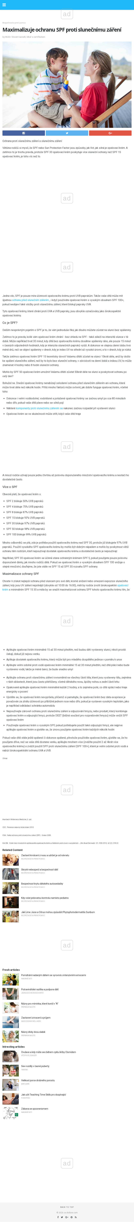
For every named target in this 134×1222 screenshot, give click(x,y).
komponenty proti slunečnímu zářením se (39, 408)
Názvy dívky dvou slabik (33, 1032)
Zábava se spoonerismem (34, 1108)
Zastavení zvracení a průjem (35, 1017)
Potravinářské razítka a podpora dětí (40, 989)
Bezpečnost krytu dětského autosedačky (42, 883)
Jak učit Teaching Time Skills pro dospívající (43, 1094)
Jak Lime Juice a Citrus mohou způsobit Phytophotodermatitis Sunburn (58, 912)
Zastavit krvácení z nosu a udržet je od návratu (45, 855)
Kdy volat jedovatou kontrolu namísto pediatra (44, 898)
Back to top (67, 1207)
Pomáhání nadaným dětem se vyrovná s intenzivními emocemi (53, 975)
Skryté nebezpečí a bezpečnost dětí (39, 869)
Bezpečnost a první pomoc (14, 23)
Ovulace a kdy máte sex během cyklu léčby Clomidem (48, 1052)
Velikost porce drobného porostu (38, 1080)
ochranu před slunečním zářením (30, 300)
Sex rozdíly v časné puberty (35, 1066)
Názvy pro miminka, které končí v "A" (39, 1003)
